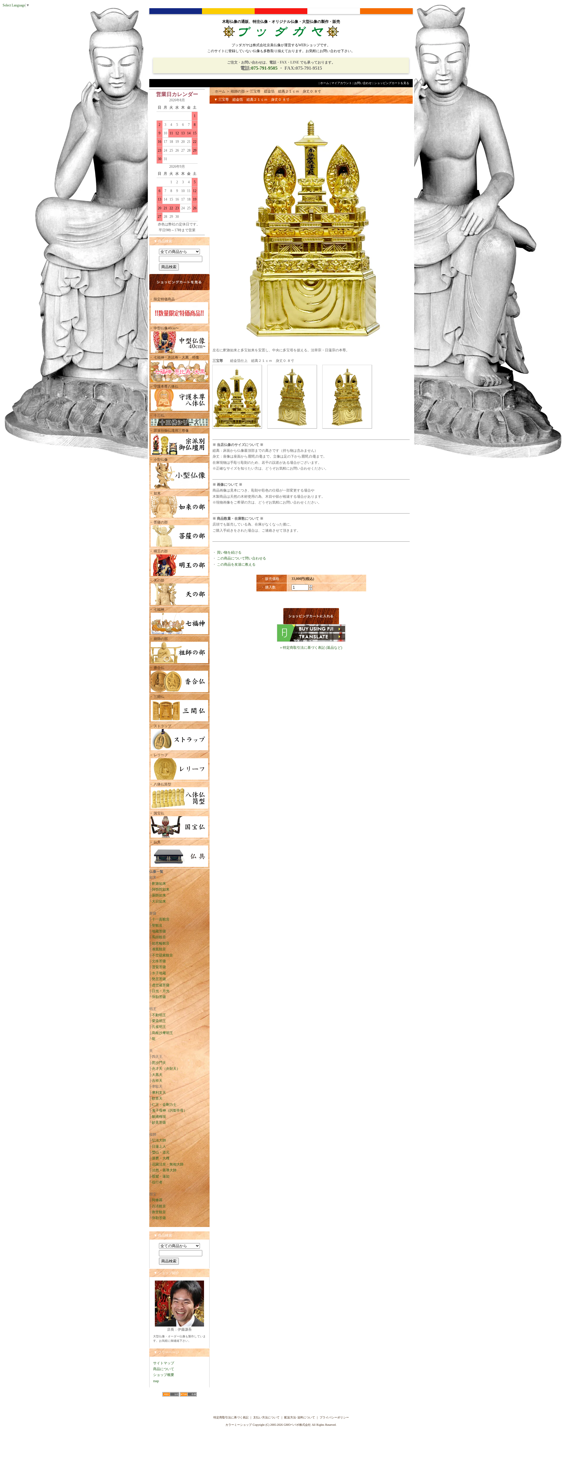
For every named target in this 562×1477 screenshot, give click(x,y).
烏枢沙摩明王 (162, 1033)
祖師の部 (238, 91)
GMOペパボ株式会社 (297, 1424)
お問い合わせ (363, 83)
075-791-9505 (264, 68)
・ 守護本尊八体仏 (163, 386)
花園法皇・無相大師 (168, 1164)
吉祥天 (157, 1081)
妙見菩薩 (159, 1122)
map (156, 1381)
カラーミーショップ (238, 1424)
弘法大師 (159, 1140)
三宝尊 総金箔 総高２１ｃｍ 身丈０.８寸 (285, 91)
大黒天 (157, 1075)
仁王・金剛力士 (164, 1105)
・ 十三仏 (156, 415)
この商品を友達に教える (236, 564)
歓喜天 (157, 1098)
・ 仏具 (155, 842)
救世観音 (159, 1212)
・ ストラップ (160, 726)
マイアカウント (341, 83)
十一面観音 (160, 919)
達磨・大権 (160, 1158)
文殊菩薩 (159, 961)
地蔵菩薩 (159, 931)
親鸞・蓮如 (160, 1176)
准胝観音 (159, 949)
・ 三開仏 (156, 697)
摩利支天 (159, 1093)
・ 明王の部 (158, 551)
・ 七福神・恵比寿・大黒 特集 (174, 357)
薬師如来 (159, 895)
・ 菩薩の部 (158, 522)
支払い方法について (266, 1417)
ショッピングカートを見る (391, 83)
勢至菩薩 (159, 979)
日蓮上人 (159, 1146)
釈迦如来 (159, 884)
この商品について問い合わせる (241, 558)
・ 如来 (155, 493)
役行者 (157, 1182)
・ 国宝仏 (156, 813)
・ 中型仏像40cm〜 (164, 328)
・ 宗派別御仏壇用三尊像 (169, 431)
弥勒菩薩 (159, 997)
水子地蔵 (159, 973)
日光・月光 (160, 991)
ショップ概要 (163, 1375)
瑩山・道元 (160, 1152)
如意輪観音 (160, 943)
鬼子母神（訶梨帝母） (169, 1110)
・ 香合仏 (156, 668)
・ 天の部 (156, 581)
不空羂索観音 (162, 955)
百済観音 (159, 1206)
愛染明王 (159, 1021)
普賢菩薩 (159, 967)
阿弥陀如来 (160, 889)
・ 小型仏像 (160, 460)
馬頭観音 (159, 937)
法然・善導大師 (164, 1170)
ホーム (324, 83)
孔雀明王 (159, 1027)
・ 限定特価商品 (162, 299)
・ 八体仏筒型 (160, 784)
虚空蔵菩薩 (160, 985)
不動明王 (159, 1015)
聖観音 (157, 925)
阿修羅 (157, 1200)
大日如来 (159, 901)
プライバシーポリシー (334, 1417)
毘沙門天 (159, 1063)
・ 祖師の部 (158, 639)
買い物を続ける (229, 552)
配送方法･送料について (299, 1417)
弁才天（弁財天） (166, 1069)
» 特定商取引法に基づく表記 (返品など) (311, 648)
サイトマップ (163, 1363)
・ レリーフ (158, 755)
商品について (163, 1369)
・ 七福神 (156, 609)
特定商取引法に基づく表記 (231, 1417)
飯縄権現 (159, 1117)
